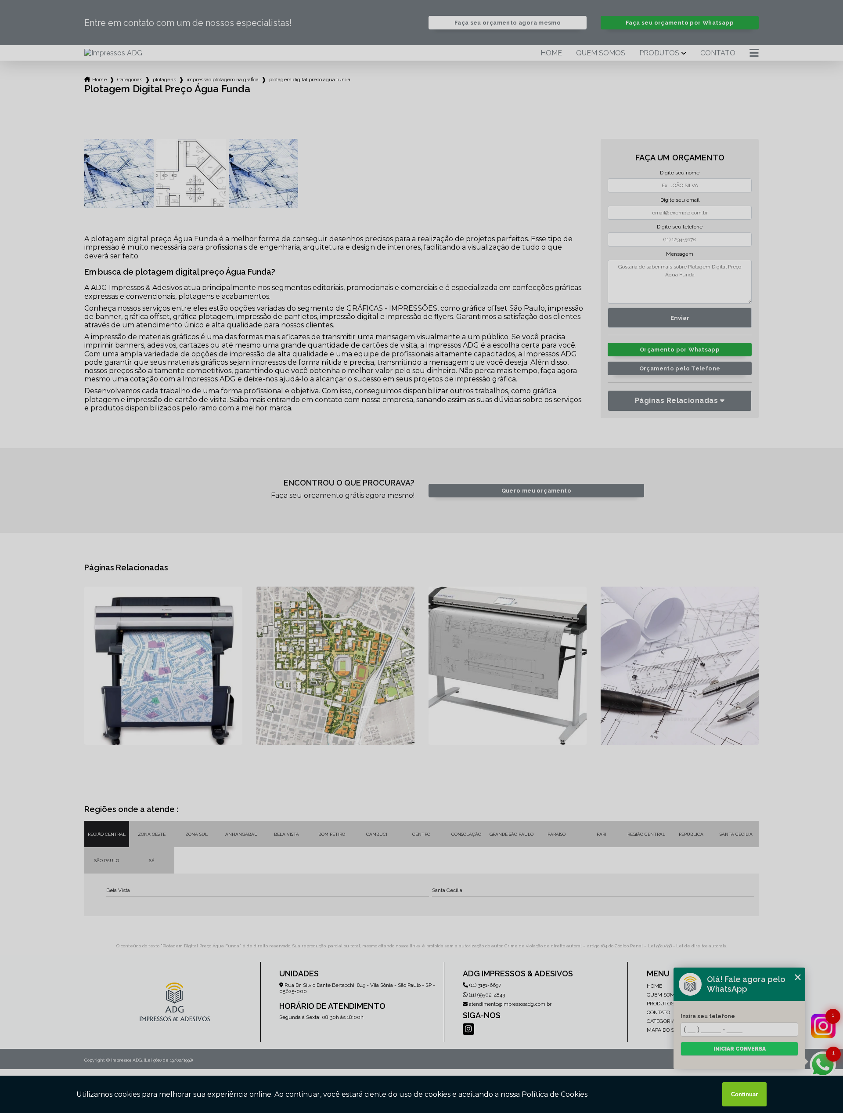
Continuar (744, 1094)
